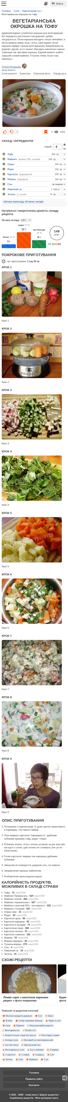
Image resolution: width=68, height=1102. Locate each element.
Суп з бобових (37, 1050)
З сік (46, 1059)
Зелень (9, 1059)
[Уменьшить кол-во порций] (64, 149)
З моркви (54, 1050)
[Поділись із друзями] (65, 1078)
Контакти (34, 1085)
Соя (52, 1055)
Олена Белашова (11, 67)
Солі (21, 1059)
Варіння (20, 1026)
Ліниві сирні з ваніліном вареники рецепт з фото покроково (25, 999)
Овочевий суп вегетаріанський (38, 1040)
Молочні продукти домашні (19, 1016)
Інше (8, 1026)
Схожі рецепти (9, 73)
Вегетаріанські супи (14, 1050)
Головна (34, 1072)
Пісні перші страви (50, 1035)
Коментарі (25, 73)
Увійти (59, 3)
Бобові (9, 1021)
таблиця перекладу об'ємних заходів (23, 201)
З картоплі (10, 1055)
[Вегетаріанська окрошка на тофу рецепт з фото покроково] (34, 103)
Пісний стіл (30, 1030)
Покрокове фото (41, 73)
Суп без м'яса (11, 1045)
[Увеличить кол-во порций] (64, 144)
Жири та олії (55, 1021)
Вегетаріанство (12, 1030)
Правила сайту (34, 1079)
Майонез (33, 1059)
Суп (40, 1016)
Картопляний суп (32, 1045)
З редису (39, 1055)
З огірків (25, 1055)
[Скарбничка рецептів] (46, 4)
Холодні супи (11, 1040)
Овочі (50, 1016)
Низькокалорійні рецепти (41, 1026)
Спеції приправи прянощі (30, 1021)
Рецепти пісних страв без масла (20, 1035)
